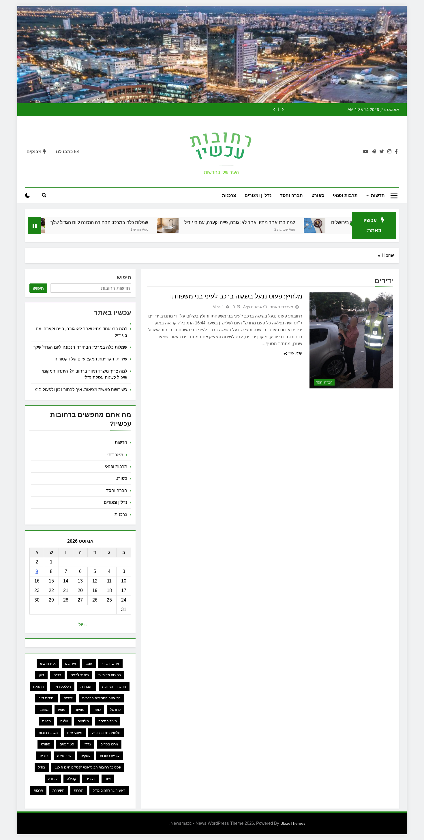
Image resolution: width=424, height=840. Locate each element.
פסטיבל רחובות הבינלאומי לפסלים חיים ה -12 (88, 767)
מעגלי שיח (74, 733)
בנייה (57, 675)
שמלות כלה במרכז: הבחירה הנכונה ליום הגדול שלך (127, 222)
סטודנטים (67, 744)
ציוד (108, 779)
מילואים (83, 721)
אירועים (70, 664)
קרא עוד (295, 353)
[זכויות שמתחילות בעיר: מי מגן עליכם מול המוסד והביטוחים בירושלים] (342, 225)
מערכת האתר (281, 307)
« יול (82, 624)
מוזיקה (79, 710)
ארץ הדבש (48, 664)
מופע (61, 710)
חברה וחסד (291, 195)
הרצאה (38, 687)
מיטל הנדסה (107, 721)
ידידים (68, 698)
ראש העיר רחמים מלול (109, 790)
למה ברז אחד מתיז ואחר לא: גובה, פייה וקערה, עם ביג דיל (267, 222)
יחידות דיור (46, 698)
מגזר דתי (115, 454)
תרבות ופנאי (345, 195)
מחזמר (43, 710)
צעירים (90, 779)
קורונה (52, 779)
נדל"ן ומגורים (258, 195)
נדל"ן (87, 744)
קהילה (71, 779)
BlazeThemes (292, 823)
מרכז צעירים (109, 744)
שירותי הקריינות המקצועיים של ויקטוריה (91, 358)
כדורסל (115, 710)
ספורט (318, 195)
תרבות (38, 790)
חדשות (378, 195)
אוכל (89, 664)
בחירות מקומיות (109, 675)
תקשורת (58, 790)
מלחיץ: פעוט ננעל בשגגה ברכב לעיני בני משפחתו (236, 296)
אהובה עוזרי (110, 664)
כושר (97, 710)
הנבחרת (86, 687)
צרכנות (229, 195)
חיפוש (124, 277)
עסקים (85, 756)
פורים (44, 756)
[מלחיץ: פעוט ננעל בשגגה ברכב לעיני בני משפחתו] (351, 340)
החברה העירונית (114, 687)
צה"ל (41, 767)
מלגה (64, 721)
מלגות (46, 721)
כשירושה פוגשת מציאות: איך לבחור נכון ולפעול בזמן (80, 389)
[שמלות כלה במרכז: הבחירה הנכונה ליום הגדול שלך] (61, 225)
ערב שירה (64, 756)
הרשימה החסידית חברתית (101, 698)
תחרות (78, 790)
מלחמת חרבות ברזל (106, 733)
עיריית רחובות (109, 756)
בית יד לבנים (80, 675)
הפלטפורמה (62, 687)
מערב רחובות (48, 733)
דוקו (41, 675)
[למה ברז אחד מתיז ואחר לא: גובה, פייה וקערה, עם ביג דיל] (195, 225)
